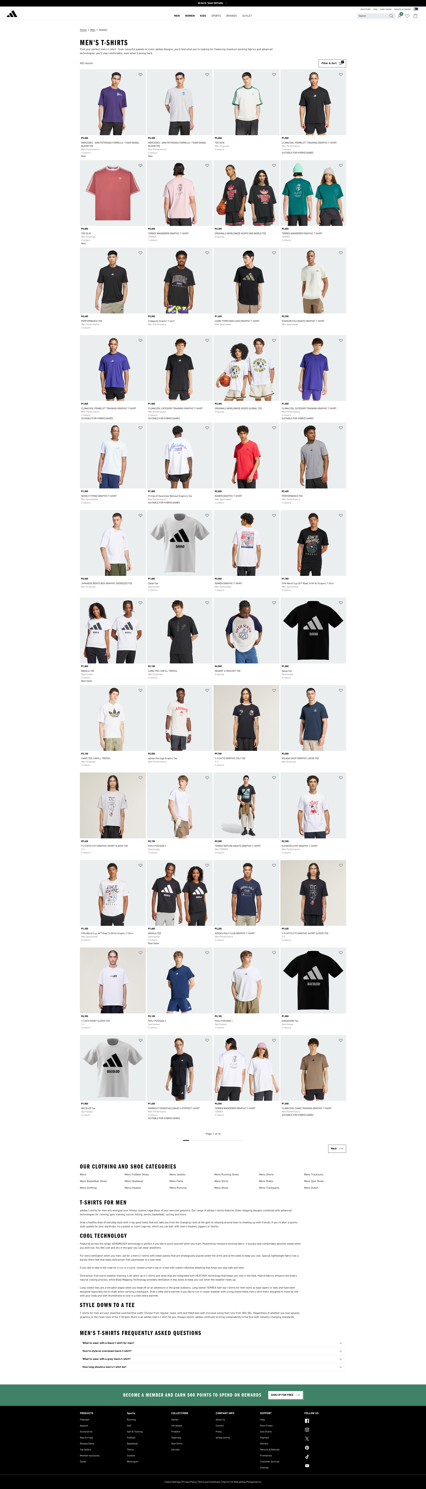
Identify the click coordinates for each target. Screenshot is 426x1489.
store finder (365, 9)
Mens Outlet (311, 1188)
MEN (177, 16)
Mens (83, 1174)
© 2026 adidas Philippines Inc (246, 1482)
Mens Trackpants (269, 1188)
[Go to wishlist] (407, 16)
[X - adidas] (325, 1439)
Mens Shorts (266, 1174)
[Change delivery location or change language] (415, 9)
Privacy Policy (189, 1482)
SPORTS (216, 16)
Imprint (226, 1482)
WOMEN (190, 16)
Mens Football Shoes (137, 1174)
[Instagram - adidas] (325, 1430)
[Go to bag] (415, 16)
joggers (202, 1226)
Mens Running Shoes (226, 1174)
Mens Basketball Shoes (93, 1181)
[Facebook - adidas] (325, 1421)
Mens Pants (176, 1181)
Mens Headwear (134, 1181)
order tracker (386, 9)
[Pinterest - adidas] (325, 1448)
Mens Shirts (221, 1181)
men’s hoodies (188, 1226)
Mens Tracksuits (313, 1174)
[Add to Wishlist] (140, 75)
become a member (402, 9)
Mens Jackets (177, 1174)
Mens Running (178, 1188)
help (375, 9)
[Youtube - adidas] (325, 1466)
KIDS (203, 16)
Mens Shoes (221, 1188)
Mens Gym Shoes (314, 1181)
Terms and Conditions (209, 1482)
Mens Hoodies (133, 1188)
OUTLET (247, 16)
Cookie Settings (173, 1482)
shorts (214, 1226)
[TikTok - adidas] (325, 1457)
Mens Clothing (88, 1188)
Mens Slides (266, 1181)
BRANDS (231, 16)
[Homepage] (12, 14)
